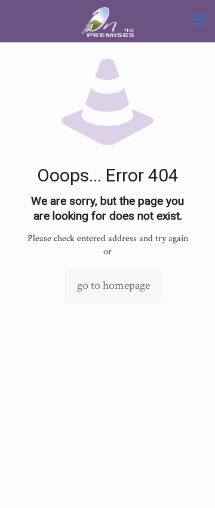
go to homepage (113, 285)
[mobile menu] (199, 21)
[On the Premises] (107, 21)
